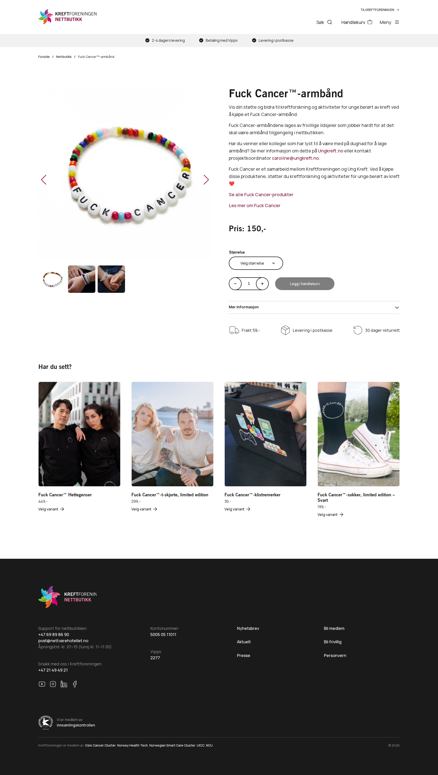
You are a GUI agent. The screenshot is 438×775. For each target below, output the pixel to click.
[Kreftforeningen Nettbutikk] (67, 17)
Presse (243, 655)
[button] (206, 180)
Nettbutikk (64, 56)
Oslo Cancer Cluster (100, 745)
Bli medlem (334, 628)
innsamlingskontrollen (76, 725)
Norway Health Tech (132, 745)
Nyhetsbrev (248, 628)
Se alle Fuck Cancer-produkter (261, 194)
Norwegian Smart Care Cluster (172, 745)
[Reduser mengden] (235, 283)
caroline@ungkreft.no (295, 158)
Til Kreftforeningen (377, 10)
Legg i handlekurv (305, 283)
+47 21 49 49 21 (53, 670)
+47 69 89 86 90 (53, 634)
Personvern (335, 655)
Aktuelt (244, 641)
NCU (209, 745)
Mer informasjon (244, 306)
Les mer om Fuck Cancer (254, 205)
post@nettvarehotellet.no (63, 640)
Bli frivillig (333, 641)
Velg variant (48, 509)
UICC (200, 745)
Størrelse (237, 252)
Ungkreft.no (331, 151)
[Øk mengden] (262, 283)
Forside (44, 56)
